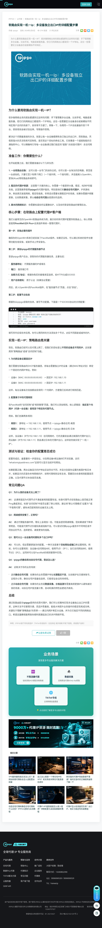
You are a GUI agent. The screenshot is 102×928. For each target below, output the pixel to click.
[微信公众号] (97, 905)
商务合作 (50, 859)
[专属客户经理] (97, 913)
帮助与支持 (25, 859)
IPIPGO (11, 19)
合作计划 (38, 859)
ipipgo (15, 30)
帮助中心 (24, 865)
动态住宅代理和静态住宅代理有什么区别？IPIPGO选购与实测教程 (22, 809)
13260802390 (61, 872)
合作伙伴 (38, 881)
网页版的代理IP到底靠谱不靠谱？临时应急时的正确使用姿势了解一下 (79, 779)
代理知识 (24, 870)
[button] (98, 4)
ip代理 (19, 19)
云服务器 (7, 881)
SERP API (7, 886)
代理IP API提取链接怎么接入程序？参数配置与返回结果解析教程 (50, 809)
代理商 (37, 876)
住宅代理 (7, 865)
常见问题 (24, 876)
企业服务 (38, 870)
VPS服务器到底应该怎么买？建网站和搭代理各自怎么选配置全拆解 (22, 779)
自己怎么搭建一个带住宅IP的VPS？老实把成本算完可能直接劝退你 (50, 779)
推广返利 (38, 865)
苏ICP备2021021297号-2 (69, 914)
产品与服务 (7, 859)
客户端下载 (25, 881)
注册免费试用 (44, 632)
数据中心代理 (8, 870)
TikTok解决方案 (9, 876)
